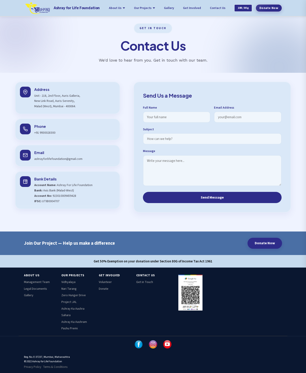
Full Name (150, 107)
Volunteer (105, 282)
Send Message (212, 197)
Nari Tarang (69, 289)
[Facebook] (138, 344)
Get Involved (192, 8)
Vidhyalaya (68, 282)
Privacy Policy (32, 367)
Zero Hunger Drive (73, 295)
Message (149, 151)
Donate (103, 289)
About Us (115, 8)
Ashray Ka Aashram (74, 322)
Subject (148, 129)
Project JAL (69, 302)
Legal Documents (35, 289)
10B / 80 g (243, 8)
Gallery (169, 8)
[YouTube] (167, 344)
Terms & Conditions (55, 367)
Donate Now (268, 8)
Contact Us (217, 8)
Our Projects (142, 8)
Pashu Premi (69, 328)
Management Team (37, 282)
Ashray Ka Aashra (72, 309)
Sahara (66, 315)
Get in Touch (144, 282)
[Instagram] (153, 344)
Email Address (224, 107)
